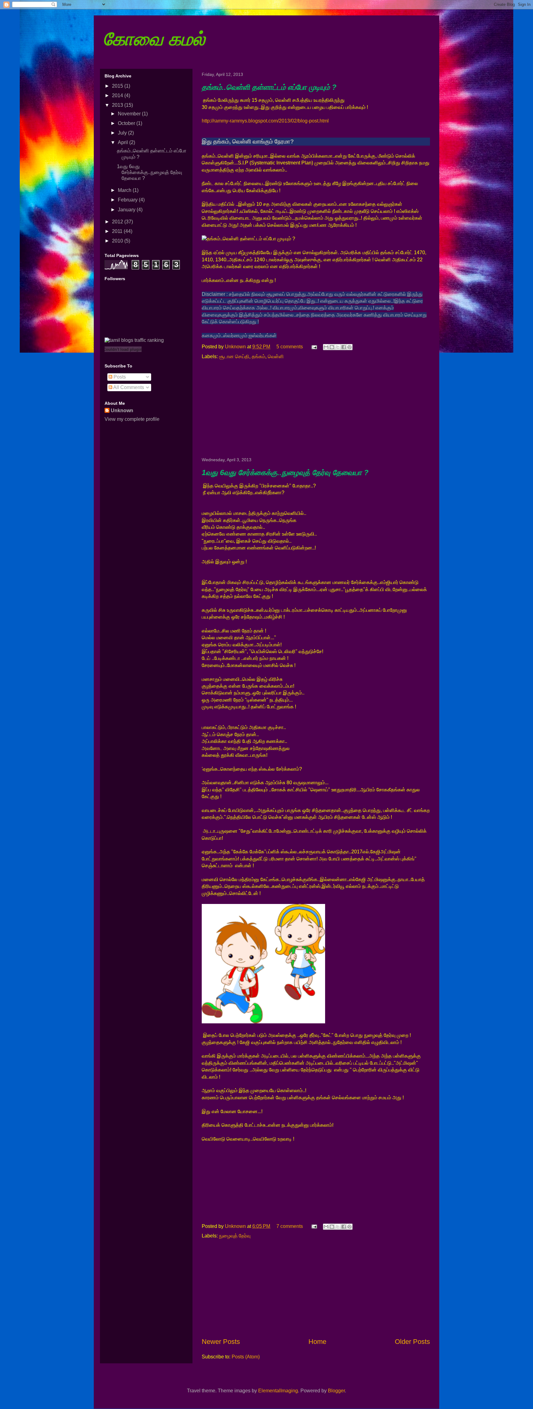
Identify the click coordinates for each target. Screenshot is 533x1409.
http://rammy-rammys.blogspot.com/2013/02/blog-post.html (265, 120)
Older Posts (412, 1341)
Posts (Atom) (246, 1356)
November (130, 113)
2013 (118, 105)
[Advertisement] (316, 408)
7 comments (289, 1226)
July (123, 132)
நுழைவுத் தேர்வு (234, 1235)
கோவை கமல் (154, 39)
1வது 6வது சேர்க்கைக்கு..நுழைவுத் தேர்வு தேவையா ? (285, 472)
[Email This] (326, 347)
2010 (118, 240)
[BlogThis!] (332, 347)
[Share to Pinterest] (349, 347)
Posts (119, 376)
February (128, 199)
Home (317, 1341)
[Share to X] (338, 347)
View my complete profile (132, 419)
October (127, 123)
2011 (118, 231)
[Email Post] (313, 346)
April (123, 142)
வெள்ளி (276, 356)
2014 (118, 95)
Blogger (336, 1390)
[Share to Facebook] (344, 347)
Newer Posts (221, 1341)
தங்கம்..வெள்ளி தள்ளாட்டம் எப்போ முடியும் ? (269, 87)
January (127, 209)
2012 (118, 221)
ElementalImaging (278, 1390)
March (125, 190)
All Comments (128, 387)
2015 (118, 86)
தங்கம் (258, 356)
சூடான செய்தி (234, 356)
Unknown (236, 346)
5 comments (289, 346)
